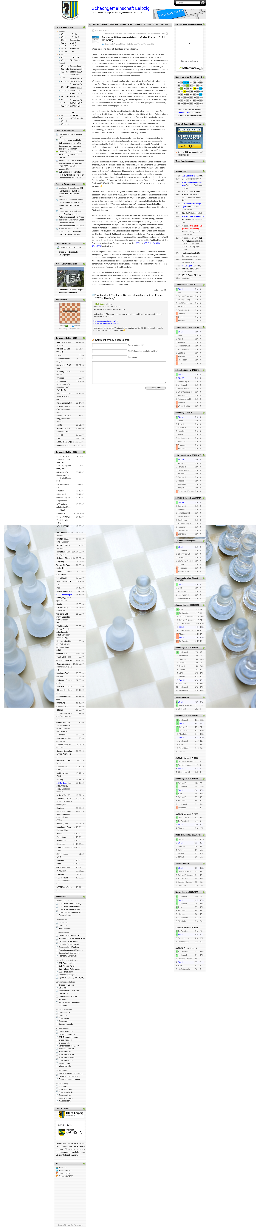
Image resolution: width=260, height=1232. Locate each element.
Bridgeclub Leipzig (66, 985)
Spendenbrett (96, 404)
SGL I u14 (64, 81)
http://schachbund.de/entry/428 (106, 321)
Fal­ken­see (60, 844)
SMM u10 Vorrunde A (184, 928)
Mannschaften (126, 24)
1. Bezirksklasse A (183, 455)
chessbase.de (64, 1012)
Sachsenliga (75, 40)
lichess (62, 999)
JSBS (63, 469)
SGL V (63, 46)
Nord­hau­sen (61, 581)
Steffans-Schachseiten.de (69, 1076)
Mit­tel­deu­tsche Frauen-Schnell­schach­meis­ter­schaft (191, 194)
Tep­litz (59, 425)
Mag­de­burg (61, 837)
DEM (58, 342)
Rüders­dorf (61, 494)
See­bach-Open (62, 359)
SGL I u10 (64, 106)
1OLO (70, 978)
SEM (58, 878)
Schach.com (64, 1018)
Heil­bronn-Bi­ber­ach (64, 558)
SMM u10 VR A (76, 103)
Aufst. (77, 969)
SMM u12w (74, 97)
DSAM (59, 887)
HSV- (137, 243)
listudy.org (63, 1086)
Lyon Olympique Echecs (69, 996)
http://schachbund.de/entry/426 (106, 323)
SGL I (62, 34)
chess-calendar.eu (66, 1049)
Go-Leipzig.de (64, 255)
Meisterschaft (125, 44)
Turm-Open (61, 381)
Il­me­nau (59, 834)
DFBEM (67, 545)
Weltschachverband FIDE (69, 936)
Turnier (140, 44)
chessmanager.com (67, 1034)
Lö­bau (59, 578)
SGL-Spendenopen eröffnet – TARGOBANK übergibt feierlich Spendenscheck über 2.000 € (71, 175)
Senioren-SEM (62, 799)
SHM (58, 466)
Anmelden (63, 1168)
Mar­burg (59, 780)
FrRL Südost (75, 60)
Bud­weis (59, 445)
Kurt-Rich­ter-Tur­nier (64, 848)
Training (147, 24)
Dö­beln (59, 824)
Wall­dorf (59, 677)
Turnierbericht (149, 44)
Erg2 (63, 390)
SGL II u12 (64, 97)
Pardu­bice (60, 513)
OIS (57, 690)
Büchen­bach (61, 403)
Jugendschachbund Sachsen (71, 950)
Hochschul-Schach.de (68, 956)
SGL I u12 (64, 91)
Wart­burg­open (62, 372)
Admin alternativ (65, 1170)
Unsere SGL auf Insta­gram (69, 909)
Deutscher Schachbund (68, 941)
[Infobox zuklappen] (84, 27)
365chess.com (65, 1101)
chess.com (63, 925)
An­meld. (64, 786)
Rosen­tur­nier (61, 738)
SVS (67, 387)
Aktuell (96, 24)
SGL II (62, 37)
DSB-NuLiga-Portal (66, 966)
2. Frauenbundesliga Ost (185, 541)
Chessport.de (64, 1043)
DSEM (59, 428)
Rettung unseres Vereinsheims (188, 24)
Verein (104, 24)
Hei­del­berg (61, 841)
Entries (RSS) (64, 1173)
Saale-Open (61, 657)
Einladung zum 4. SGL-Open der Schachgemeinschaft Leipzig (70, 155)
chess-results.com (66, 1031)
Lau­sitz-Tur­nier (62, 457)
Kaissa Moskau (65, 1002)
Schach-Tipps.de (66, 1089)
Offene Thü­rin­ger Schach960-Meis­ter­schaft (63, 725)
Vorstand (134, 402)
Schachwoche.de (66, 1092)
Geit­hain (59, 653)
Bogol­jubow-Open (63, 827)
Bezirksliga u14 (76, 78)
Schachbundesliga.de (68, 975)
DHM (58, 871)
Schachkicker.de (65, 1021)
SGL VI (63, 49)
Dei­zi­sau (60, 808)
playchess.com (65, 928)
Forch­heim (60, 735)
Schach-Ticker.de (66, 1024)
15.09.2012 (96, 246)
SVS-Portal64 (64, 972)
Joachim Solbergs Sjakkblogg (71, 1073)
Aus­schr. (68, 484)
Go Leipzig (63, 988)
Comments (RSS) (66, 1176)
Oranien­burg (61, 660)
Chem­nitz (60, 706)
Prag (58, 438)
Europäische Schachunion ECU (72, 939)
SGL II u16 (64, 69)
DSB (69, 365)
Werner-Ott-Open (63, 565)
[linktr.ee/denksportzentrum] (70, 247)
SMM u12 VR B (76, 91)
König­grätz (60, 874)
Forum (155, 24)
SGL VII (63, 52)
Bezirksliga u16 (76, 72)
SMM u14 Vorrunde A (184, 758)
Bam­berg (60, 673)
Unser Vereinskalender (185, 161)
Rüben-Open (61, 394)
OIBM (58, 867)
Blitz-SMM (186, 213)
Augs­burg (60, 562)
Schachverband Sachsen (69, 947)
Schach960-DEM (63, 517)
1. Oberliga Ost (181, 285)
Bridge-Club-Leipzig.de (68, 252)
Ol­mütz (59, 604)
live (57, 399)
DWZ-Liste (113, 24)
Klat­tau (59, 442)
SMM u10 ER (75, 106)
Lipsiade (59, 406)
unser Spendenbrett (193, 77)
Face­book (76, 1002)
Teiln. (58, 789)
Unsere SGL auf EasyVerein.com (70, 1225)
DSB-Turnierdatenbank (68, 1037)
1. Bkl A (73, 52)
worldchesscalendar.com (69, 1046)
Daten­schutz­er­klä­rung (136, 404)
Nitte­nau (59, 710)
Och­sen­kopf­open (63, 664)
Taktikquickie (61, 300)
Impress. (164, 24)
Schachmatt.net (65, 1095)
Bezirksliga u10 (76, 100)
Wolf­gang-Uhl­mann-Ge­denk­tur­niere (63, 617)
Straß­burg (60, 491)
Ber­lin (58, 795)
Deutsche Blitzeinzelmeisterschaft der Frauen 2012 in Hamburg (134, 39)
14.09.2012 (157, 243)
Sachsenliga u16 (77, 66)
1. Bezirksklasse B (183, 498)
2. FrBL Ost (74, 57)
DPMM (72, 113)
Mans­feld (60, 484)
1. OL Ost (73, 34)
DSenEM (60, 533)
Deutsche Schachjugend (69, 944)
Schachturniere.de (66, 1054)
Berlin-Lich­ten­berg (64, 591)
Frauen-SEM (193, 275)
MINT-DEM (60, 687)
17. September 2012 (103, 306)
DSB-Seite (148, 243)
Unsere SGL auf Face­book (69, 907)
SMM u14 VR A (76, 81)
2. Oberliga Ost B (182, 327)
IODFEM (59, 608)
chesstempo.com (66, 1098)
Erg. (62, 352)
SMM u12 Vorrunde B (184, 814)
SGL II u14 (64, 87)
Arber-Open (61, 572)
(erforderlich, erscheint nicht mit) (143, 351)
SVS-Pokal (74, 115)
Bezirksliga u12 (76, 88)
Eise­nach (60, 767)
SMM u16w (74, 75)
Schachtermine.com (67, 1057)
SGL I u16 (64, 66)
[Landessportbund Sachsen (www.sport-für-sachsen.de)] (70, 1139)
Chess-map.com (65, 1040)
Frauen (116, 44)
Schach (134, 44)
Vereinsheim (155, 402)
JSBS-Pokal (74, 118)
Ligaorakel (63, 978)
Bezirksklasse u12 (77, 94)
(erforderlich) (136, 345)
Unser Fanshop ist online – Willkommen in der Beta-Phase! (71, 223)
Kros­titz (59, 355)
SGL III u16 (65, 72)
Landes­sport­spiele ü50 (191, 253)
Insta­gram (63, 1005)
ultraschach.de (65, 1066)
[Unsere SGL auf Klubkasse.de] (189, 138)
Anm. (59, 598)
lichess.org (63, 923)
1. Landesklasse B (183, 370)
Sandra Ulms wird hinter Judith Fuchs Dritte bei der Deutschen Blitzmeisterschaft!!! (135, 33)
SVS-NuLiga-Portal (66, 969)
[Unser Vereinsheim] (70, 277)
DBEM (59, 545)
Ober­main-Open (63, 498)
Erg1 (58, 390)
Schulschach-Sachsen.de (69, 953)
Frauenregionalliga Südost (186, 578)
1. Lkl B (73, 43)
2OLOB (77, 978)
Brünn (58, 864)
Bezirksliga (74, 49)
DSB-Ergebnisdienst (67, 963)
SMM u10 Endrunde (183, 948)
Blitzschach (109, 44)
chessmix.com (64, 1063)
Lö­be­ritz (59, 435)
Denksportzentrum (64, 243)
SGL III (63, 40)
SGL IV (63, 43)
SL (82, 978)
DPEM (59, 539)
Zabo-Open (61, 696)
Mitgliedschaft (144, 402)
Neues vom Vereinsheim (66, 264)
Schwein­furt (61, 365)
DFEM (65, 526)
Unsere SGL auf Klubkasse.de (188, 124)
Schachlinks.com (66, 1060)
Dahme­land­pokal (63, 760)
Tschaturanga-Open (64, 552)
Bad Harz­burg (62, 773)
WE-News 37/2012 (102, 30)
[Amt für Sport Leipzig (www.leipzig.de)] (70, 1118)
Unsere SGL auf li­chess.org (70, 904)
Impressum (106, 404)
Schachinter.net (65, 1052)
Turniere (138, 24)
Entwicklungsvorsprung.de (69, 1079)
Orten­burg (60, 703)
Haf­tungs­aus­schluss (119, 404)
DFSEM (67, 428)
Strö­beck (60, 378)
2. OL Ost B (74, 37)
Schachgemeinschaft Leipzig (121, 8)
